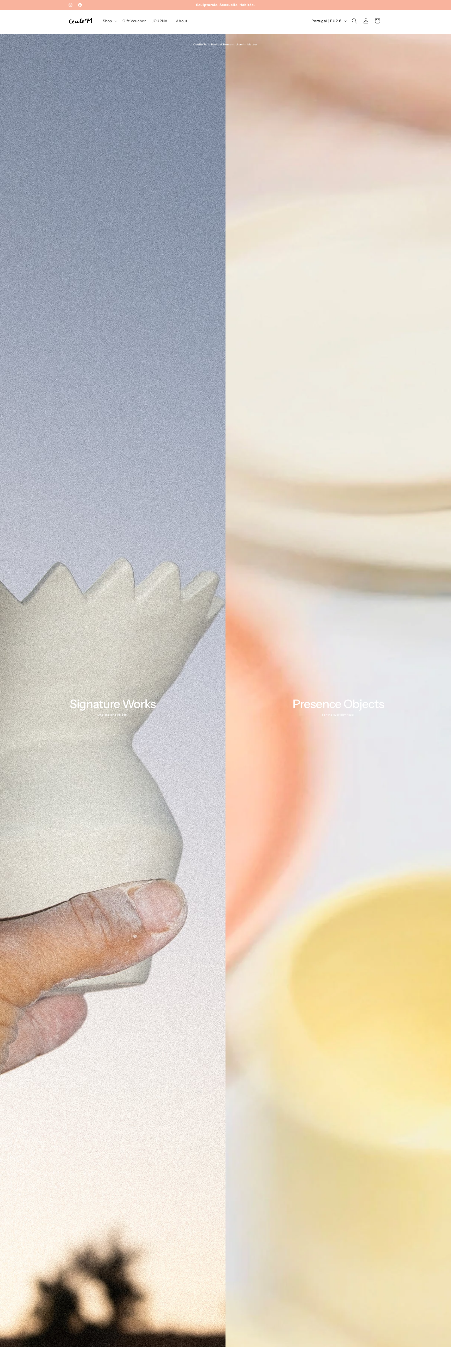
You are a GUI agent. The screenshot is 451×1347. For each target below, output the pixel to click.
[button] (109, 20)
